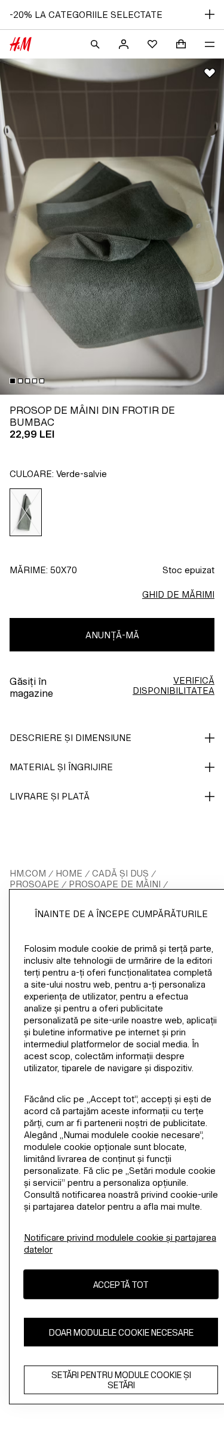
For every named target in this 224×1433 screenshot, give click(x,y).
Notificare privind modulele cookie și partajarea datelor (120, 1243)
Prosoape (34, 884)
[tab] (13, 381)
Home (69, 873)
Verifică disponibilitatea (173, 685)
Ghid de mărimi (178, 594)
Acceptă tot (121, 1285)
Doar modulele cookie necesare (121, 1332)
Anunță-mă (112, 635)
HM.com (28, 873)
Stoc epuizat (188, 570)
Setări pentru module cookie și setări (121, 1380)
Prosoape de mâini (115, 884)
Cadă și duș (120, 873)
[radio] (26, 512)
